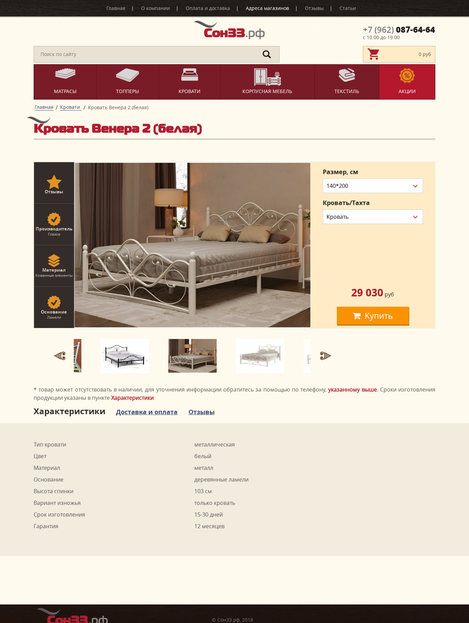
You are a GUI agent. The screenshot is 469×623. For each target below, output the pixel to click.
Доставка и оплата (147, 412)
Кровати (190, 91)
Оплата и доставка (208, 8)
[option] (192, 245)
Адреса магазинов (267, 8)
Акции (407, 91)
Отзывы (314, 8)
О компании (155, 8)
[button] (59, 356)
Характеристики (132, 397)
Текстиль (346, 91)
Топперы (127, 91)
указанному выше (352, 389)
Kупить (379, 315)
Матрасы (65, 91)
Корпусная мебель (267, 91)
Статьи (348, 8)
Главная (115, 8)
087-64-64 (399, 29)
